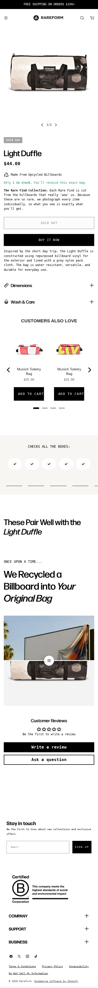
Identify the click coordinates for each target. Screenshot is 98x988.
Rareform (25, 981)
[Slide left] (42, 125)
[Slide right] (56, 125)
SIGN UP (82, 847)
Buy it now (49, 240)
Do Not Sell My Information (28, 973)
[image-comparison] (49, 660)
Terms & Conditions (22, 966)
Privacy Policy (52, 966)
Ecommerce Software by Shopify (56, 981)
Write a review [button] (49, 747)
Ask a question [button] (49, 759)
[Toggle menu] (6, 18)
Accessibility (79, 966)
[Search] (82, 18)
